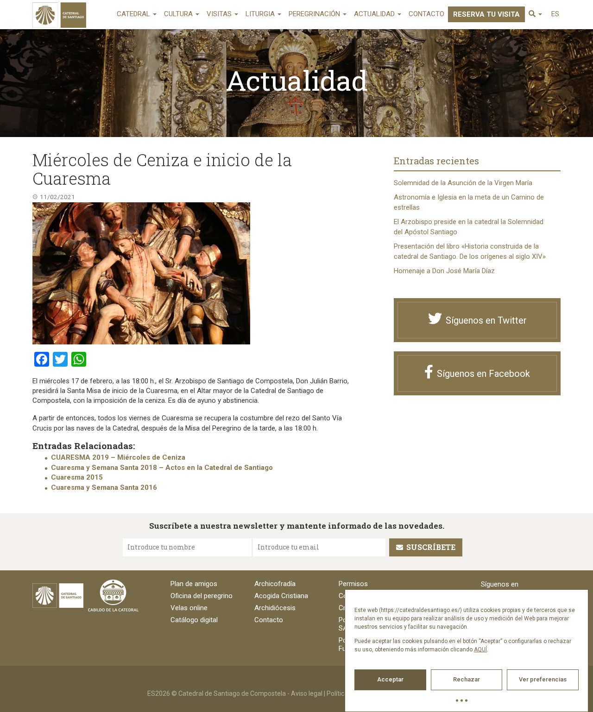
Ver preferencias (543, 679)
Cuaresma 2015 (77, 477)
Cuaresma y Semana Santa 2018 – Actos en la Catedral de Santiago (162, 467)
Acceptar (390, 679)
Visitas (220, 14)
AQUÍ (480, 649)
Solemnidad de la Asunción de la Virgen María (463, 183)
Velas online (189, 608)
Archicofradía (275, 584)
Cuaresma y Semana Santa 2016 (104, 487)
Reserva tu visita (486, 14)
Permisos (353, 584)
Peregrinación (315, 14)
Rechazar (466, 679)
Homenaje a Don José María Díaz (444, 271)
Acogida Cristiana (281, 596)
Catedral (134, 14)
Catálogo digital (194, 620)
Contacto (426, 14)
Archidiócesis (275, 608)
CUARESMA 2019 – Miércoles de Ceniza (118, 457)
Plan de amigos (193, 584)
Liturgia (261, 14)
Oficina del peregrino (201, 596)
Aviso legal (306, 693)
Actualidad (375, 14)
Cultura (179, 14)
